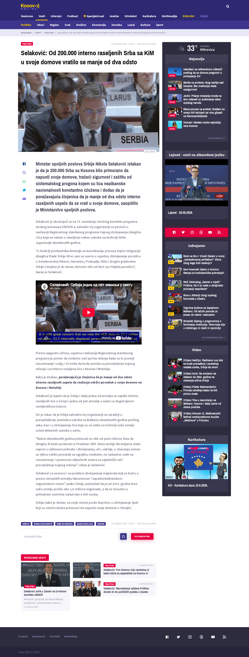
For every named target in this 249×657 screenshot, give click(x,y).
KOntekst (131, 16)
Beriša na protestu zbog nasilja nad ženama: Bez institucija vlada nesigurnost (196, 86)
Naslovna (27, 16)
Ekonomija (99, 25)
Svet (67, 25)
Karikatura (149, 16)
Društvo (81, 25)
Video (196, 349)
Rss (219, 232)
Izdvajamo (196, 245)
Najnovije (196, 58)
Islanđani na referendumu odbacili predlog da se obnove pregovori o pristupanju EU (196, 73)
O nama (23, 636)
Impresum (38, 636)
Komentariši (123, 536)
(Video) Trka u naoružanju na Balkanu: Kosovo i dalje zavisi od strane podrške (196, 403)
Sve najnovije (215, 138)
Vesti (42, 16)
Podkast (72, 16)
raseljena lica (85, 523)
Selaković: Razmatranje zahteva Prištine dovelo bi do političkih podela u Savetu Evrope (114, 589)
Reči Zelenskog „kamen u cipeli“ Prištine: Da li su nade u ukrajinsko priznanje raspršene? (196, 285)
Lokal (131, 25)
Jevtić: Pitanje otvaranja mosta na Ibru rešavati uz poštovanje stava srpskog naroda (196, 99)
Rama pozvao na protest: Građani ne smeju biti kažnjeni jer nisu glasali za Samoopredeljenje (196, 112)
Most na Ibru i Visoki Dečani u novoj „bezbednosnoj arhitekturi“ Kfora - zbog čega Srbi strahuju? (196, 259)
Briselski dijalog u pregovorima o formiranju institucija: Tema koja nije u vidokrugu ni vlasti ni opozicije (196, 324)
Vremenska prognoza (196, 48)
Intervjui (56, 16)
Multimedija (169, 16)
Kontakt (55, 636)
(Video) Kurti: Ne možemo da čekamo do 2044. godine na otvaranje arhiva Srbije (196, 377)
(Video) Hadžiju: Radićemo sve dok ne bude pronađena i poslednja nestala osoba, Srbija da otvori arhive (196, 364)
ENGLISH (188, 16)
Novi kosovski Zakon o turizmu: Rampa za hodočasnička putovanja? (196, 272)
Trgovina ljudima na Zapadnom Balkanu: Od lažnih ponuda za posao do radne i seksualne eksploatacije (196, 311)
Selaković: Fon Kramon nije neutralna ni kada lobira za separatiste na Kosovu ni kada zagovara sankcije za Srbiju (114, 570)
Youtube (210, 232)
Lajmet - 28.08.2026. (196, 189)
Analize (114, 16)
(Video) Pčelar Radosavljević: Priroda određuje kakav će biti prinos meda (196, 390)
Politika (26, 25)
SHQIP (204, 16)
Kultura (145, 25)
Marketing (70, 636)
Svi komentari (142, 536)
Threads (201, 232)
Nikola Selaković (43, 523)
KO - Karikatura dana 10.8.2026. (196, 468)
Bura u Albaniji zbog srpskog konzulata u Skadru (196, 298)
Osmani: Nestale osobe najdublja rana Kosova (196, 125)
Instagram (192, 232)
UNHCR (100, 523)
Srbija (25, 523)
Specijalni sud (95, 16)
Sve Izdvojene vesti (212, 337)
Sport (159, 25)
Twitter (183, 232)
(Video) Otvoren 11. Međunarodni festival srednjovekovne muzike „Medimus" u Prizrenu (196, 417)
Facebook (174, 232)
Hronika (117, 25)
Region (54, 25)
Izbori (40, 25)
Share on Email (24, 199)
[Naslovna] (30, 7)
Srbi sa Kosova (65, 523)
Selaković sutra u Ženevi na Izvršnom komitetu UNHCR (45, 586)
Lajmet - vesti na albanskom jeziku (196, 154)
